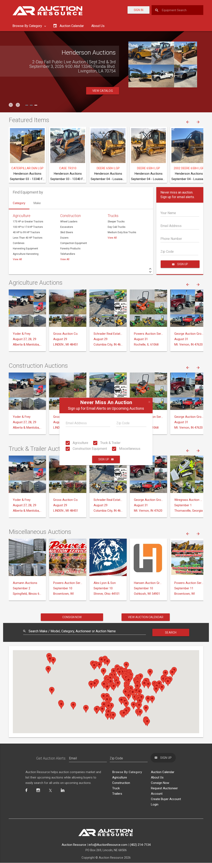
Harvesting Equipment (25, 248)
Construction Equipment (89, 449)
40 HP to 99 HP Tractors (26, 232)
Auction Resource (74, 845)
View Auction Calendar (145, 617)
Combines (18, 243)
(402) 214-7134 (140, 845)
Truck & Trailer (109, 443)
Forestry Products (70, 248)
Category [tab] (19, 203)
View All (17, 259)
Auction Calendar (162, 772)
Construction (70, 215)
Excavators (66, 227)
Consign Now (72, 617)
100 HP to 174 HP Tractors (28, 227)
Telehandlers (67, 254)
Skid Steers (66, 232)
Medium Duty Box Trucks (122, 232)
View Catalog (102, 90)
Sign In (138, 10)
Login (154, 804)
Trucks (113, 215)
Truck (116, 788)
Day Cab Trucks (116, 227)
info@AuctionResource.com (108, 845)
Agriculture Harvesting (26, 254)
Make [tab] (37, 203)
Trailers (117, 794)
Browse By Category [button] (27, 26)
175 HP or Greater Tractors (28, 221)
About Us (98, 26)
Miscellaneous (129, 449)
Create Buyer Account (166, 799)
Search (170, 632)
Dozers (64, 237)
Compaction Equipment (73, 243)
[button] (11, 105)
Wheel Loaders (68, 221)
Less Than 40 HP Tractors (27, 237)
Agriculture (80, 443)
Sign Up (103, 459)
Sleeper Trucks (116, 221)
